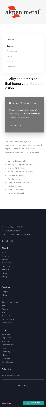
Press (4, 305)
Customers (6, 266)
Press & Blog (6, 263)
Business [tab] (10, 46)
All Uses (4, 355)
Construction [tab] (12, 67)
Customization (7, 323)
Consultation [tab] (12, 51)
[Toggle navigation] (41, 12)
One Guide (6, 358)
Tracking (5, 309)
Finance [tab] (10, 61)
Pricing (4, 273)
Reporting (5, 341)
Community (6, 351)
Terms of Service (8, 319)
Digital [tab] (9, 56)
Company (5, 256)
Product (5, 259)
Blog (3, 312)
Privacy (4, 276)
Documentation (8, 344)
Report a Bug (7, 316)
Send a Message (8, 362)
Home (4, 252)
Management (7, 334)
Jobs (3, 280)
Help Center (6, 337)
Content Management (10, 302)
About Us (5, 269)
